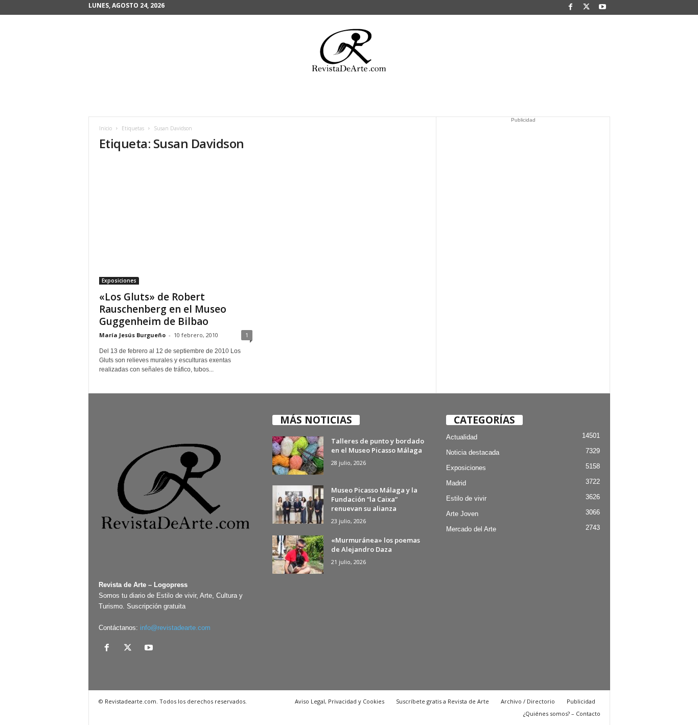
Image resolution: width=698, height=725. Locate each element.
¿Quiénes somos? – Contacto (561, 713)
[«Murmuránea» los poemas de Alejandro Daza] (297, 554)
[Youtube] (602, 7)
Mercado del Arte (471, 529)
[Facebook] (571, 7)
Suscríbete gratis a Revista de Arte (442, 701)
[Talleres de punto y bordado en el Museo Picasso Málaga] (297, 455)
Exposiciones (119, 280)
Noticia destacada (472, 452)
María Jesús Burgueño (132, 335)
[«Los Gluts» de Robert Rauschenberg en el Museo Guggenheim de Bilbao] (175, 223)
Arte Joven (462, 514)
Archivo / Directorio (528, 701)
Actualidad (461, 437)
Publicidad (581, 701)
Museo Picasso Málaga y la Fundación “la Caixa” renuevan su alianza (374, 499)
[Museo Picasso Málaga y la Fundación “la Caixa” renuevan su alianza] (297, 504)
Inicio (105, 128)
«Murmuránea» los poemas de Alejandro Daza (375, 544)
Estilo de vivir (466, 498)
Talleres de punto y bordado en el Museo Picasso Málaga (377, 445)
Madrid (456, 483)
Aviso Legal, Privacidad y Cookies (339, 701)
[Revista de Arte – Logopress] (349, 53)
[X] (586, 7)
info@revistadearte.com (175, 628)
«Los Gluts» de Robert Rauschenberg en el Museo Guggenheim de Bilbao (162, 309)
